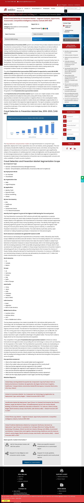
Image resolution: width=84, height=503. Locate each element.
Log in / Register (62, 5)
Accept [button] (5, 500)
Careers (20, 479)
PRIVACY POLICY (61, 479)
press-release (62, 491)
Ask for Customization (71, 40)
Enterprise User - (68, 31)
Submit (71, 138)
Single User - (68, 26)
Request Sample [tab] (37, 39)
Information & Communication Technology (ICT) (23, 14)
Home (5, 14)
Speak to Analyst (71, 105)
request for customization (32, 462)
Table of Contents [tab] (38, 34)
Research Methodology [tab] (11, 39)
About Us (20, 476)
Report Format (36, 28)
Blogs (60, 493)
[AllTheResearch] (10, 10)
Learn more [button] (18, 498)
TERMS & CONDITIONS (62, 476)
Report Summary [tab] (10, 34)
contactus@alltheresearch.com (27, 1)
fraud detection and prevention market (17, 144)
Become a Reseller (23, 481)
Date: (8, 24)
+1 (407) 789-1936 (11, 1)
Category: (16, 27)
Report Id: (35, 24)
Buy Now (71, 36)
